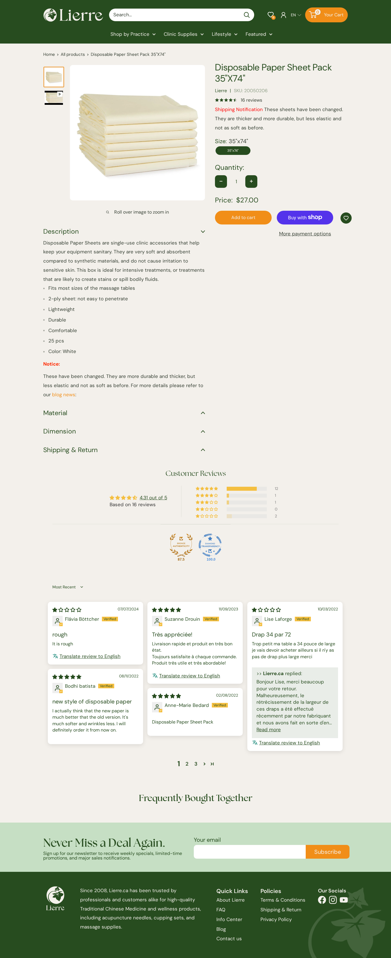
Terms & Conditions (282, 900)
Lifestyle (221, 34)
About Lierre (230, 900)
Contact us (229, 938)
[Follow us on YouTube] (344, 901)
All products (73, 54)
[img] (66, 610)
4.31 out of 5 (153, 497)
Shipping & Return (280, 909)
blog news (63, 394)
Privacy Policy (276, 919)
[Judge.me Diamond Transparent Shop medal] (210, 545)
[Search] (247, 15)
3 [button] (196, 763)
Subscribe (327, 852)
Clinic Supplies (181, 34)
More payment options (305, 233)
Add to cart (243, 217)
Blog (221, 929)
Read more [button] (268, 729)
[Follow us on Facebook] (322, 901)
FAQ (220, 909)
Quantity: (229, 167)
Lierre (221, 91)
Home (49, 54)
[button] (270, 14)
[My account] (283, 15)
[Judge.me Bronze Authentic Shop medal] (181, 545)
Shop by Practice (129, 34)
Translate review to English (90, 656)
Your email (207, 839)
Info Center (229, 919)
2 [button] (186, 763)
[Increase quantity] (251, 181)
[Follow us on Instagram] (333, 901)
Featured (256, 34)
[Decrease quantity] (221, 181)
